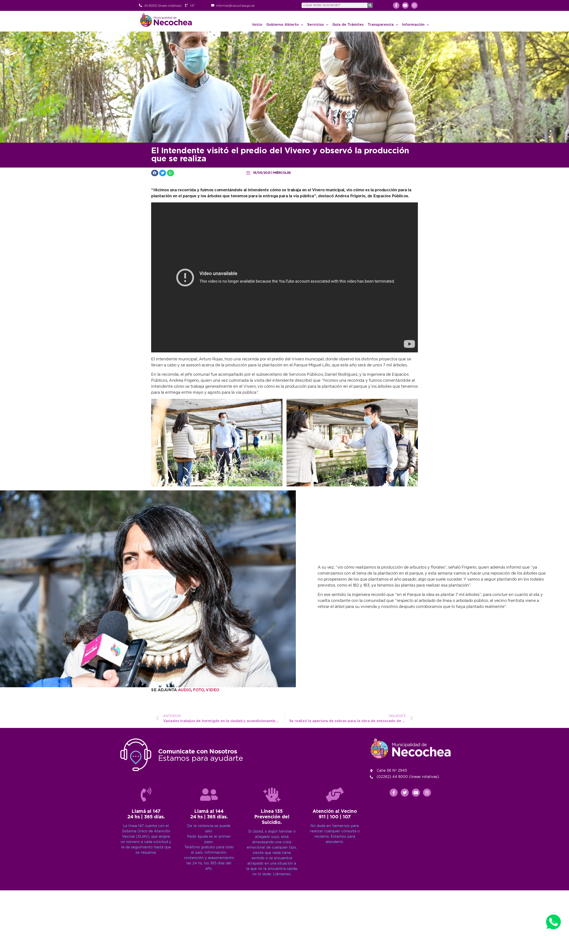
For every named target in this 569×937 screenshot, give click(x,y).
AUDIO (184, 690)
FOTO (198, 690)
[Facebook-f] (396, 5)
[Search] (370, 5)
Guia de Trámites (348, 24)
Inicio (257, 24)
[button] (154, 173)
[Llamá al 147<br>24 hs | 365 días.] (146, 794)
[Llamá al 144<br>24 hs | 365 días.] (209, 794)
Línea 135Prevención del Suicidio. (271, 817)
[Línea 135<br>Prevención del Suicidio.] (272, 794)
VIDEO (212, 690)
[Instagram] (414, 5)
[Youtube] (405, 5)
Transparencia (381, 24)
